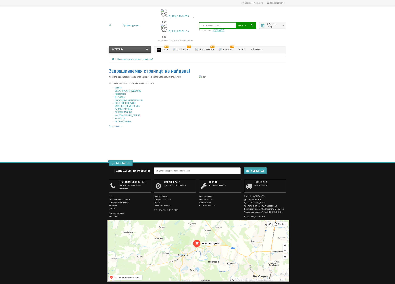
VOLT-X (231, 48)
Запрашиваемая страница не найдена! (135, 59)
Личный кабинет (206, 196)
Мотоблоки (120, 97)
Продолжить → (116, 126)
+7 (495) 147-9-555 (178, 16)
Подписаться (257, 171)
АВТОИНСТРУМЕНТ (123, 121)
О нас (111, 196)
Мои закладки (205, 202)
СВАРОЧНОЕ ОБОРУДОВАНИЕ (128, 91)
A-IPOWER (210, 48)
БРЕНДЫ (242, 49)
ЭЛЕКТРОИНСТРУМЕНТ (125, 103)
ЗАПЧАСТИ (120, 118)
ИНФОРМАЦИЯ (256, 49)
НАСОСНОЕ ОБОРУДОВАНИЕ (127, 115)
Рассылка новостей (207, 205)
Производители (160, 196)
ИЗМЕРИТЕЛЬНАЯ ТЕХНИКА (127, 106)
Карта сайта (113, 216)
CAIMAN (165, 49)
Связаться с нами (116, 213)
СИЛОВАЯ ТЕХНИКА (123, 112)
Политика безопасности (119, 202)
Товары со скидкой (162, 199)
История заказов (206, 199)
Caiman (118, 87)
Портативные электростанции (129, 100)
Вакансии (113, 205)
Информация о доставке (119, 199)
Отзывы (112, 208)
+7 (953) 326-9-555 (178, 31)
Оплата (157, 202)
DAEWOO (187, 48)
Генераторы (120, 94)
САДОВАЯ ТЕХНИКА (123, 109)
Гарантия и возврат (162, 205)
